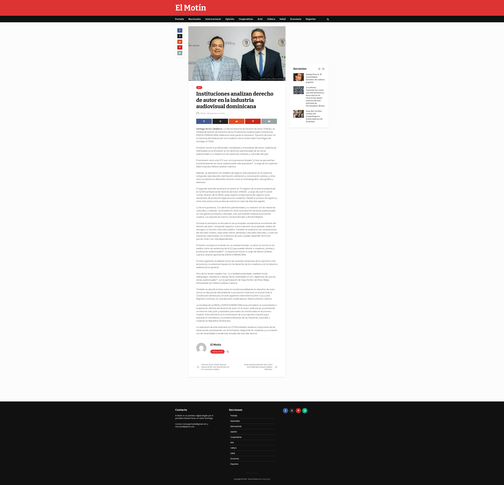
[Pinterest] (298, 410)
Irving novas (265, 479)
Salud (283, 19)
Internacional (213, 19)
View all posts (217, 352)
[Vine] (304, 410)
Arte (260, 19)
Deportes (311, 19)
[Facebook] (285, 410)
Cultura (271, 19)
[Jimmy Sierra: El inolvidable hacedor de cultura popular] (298, 77)
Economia (295, 19)
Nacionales (194, 19)
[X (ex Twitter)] (292, 410)
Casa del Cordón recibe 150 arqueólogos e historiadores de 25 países (314, 116)
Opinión (229, 19)
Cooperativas (246, 19)
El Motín (190, 8)
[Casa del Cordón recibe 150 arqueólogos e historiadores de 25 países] (298, 114)
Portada (179, 19)
